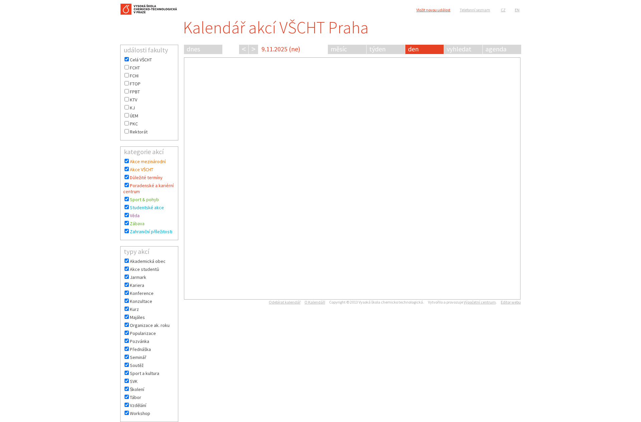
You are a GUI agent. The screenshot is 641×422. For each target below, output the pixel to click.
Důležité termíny (146, 177)
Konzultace (141, 301)
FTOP (135, 84)
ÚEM (134, 116)
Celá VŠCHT (141, 60)
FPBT (135, 92)
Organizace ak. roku (150, 325)
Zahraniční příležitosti (151, 232)
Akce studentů (144, 269)
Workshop (140, 413)
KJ (132, 108)
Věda (135, 216)
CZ (503, 9)
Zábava (137, 224)
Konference (142, 293)
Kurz (134, 309)
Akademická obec (148, 261)
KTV (133, 100)
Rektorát (139, 132)
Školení (137, 389)
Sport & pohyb (144, 199)
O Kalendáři (314, 302)
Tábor (135, 397)
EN (517, 9)
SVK (134, 381)
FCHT (135, 68)
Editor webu (511, 302)
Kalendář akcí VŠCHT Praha (276, 27)
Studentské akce (147, 207)
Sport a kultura (144, 373)
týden (377, 49)
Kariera (137, 285)
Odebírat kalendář (284, 302)
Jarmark (138, 277)
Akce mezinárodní (148, 161)
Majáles (137, 317)
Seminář (138, 357)
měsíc (339, 49)
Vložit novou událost (433, 9)
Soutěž (137, 365)
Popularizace (143, 333)
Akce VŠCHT (141, 169)
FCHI (134, 76)
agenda (495, 49)
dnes (193, 49)
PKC (134, 124)
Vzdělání (138, 405)
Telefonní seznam (475, 9)
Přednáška (140, 349)
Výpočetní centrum (480, 302)
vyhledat (459, 49)
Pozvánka (139, 341)
